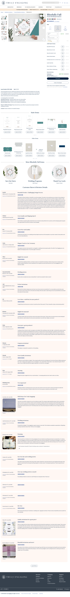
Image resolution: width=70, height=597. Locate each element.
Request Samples (62, 581)
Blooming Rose (5, 412)
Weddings (19, 7)
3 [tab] (36, 158)
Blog (48, 579)
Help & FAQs (61, 579)
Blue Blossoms (5, 535)
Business (41, 7)
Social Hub (49, 578)
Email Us (67, 589)
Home (2, 12)
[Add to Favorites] (41, 16)
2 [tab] (35, 135)
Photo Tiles (48, 7)
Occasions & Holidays (30, 7)
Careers (48, 581)
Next (4, 41)
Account (60, 576)
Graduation (10, 7)
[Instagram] (8, 589)
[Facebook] (5, 589)
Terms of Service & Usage (26, 593)
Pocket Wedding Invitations (19, 12)
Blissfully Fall (4, 219)
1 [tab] (34, 135)
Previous (4, 15)
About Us (49, 576)
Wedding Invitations (9, 12)
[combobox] (52, 3)
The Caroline (4, 459)
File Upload (61, 578)
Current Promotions (51, 583)
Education (38, 581)
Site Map (41, 593)
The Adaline (4, 486)
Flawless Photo (5, 497)
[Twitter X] (3, 589)
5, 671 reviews (56, 21)
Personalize (58, 78)
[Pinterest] (6, 589)
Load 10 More (34, 565)
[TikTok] (1, 589)
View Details (65, 86)
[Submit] (60, 3)
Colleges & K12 (58, 7)
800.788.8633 (60, 589)
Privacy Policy (35, 593)
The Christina (4, 474)
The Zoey (4, 508)
